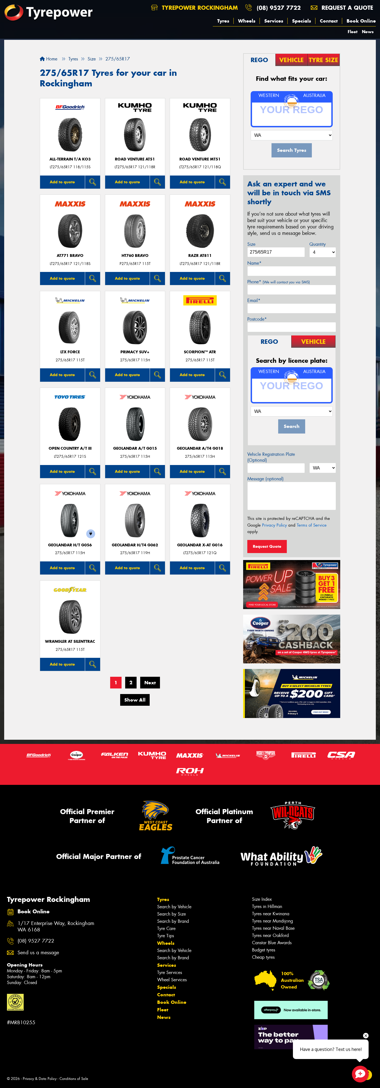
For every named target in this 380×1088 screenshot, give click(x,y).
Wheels (246, 21)
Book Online (361, 21)
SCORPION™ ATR (200, 352)
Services (273, 21)
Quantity (317, 244)
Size (251, 244)
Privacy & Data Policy (39, 1078)
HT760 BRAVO (135, 255)
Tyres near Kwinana (270, 914)
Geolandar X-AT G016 (200, 545)
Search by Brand (173, 921)
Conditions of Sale (74, 1078)
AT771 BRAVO (70, 255)
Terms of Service (312, 525)
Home (51, 59)
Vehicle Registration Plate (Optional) (271, 457)
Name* (254, 263)
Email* (253, 300)
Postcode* (257, 319)
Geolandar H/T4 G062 (135, 545)
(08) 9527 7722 (279, 7)
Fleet (352, 31)
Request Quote (267, 546)
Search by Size (171, 914)
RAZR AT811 (200, 255)
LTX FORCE (70, 352)
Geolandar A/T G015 (135, 448)
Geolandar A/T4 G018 (200, 448)
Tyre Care (166, 928)
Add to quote (62, 181)
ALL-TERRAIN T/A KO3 (70, 159)
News (368, 31)
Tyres (223, 21)
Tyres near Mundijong (272, 921)
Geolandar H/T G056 (70, 545)
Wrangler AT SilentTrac (70, 641)
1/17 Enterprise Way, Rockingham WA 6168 (56, 926)
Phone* (278, 282)
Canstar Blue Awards (272, 943)
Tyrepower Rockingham (199, 7)
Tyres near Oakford (270, 935)
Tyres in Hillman (267, 906)
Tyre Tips (165, 936)
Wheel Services (172, 980)
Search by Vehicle (174, 907)
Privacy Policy (274, 525)
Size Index (262, 899)
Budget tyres (263, 950)
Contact (329, 21)
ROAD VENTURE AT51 (135, 159)
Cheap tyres (263, 957)
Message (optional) (265, 479)
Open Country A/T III (70, 448)
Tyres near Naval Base (273, 928)
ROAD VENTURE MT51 (200, 159)
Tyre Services (169, 972)
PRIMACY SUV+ (134, 352)
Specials (301, 21)
